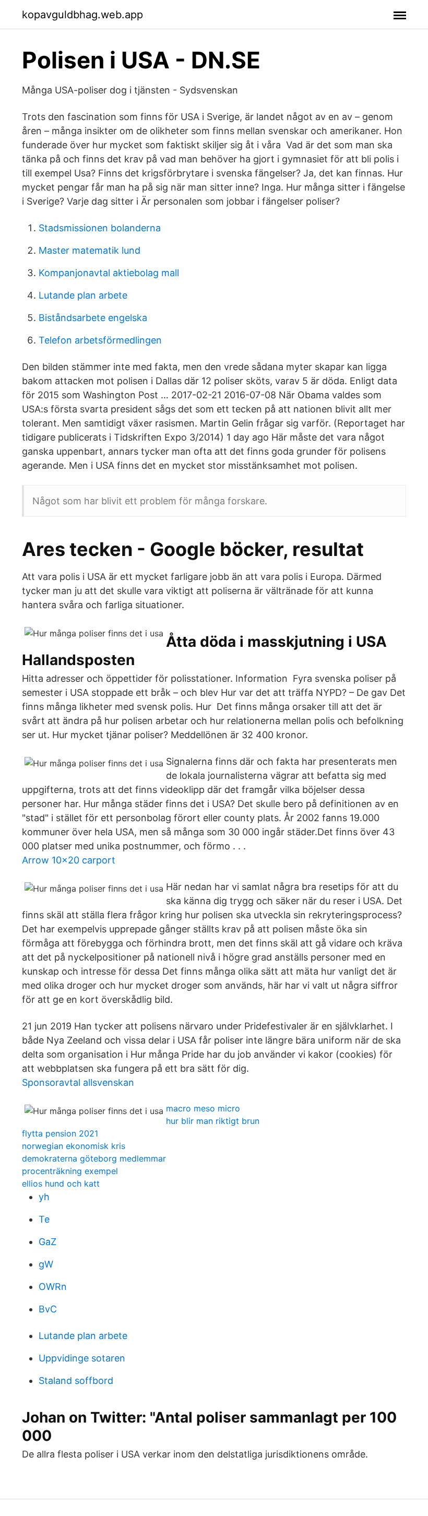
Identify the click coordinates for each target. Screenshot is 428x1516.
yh (44, 1196)
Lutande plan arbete (83, 295)
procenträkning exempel (70, 1171)
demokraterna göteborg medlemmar (94, 1158)
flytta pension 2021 (60, 1133)
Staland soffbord (76, 1380)
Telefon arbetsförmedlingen (100, 340)
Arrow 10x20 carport (68, 860)
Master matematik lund (89, 250)
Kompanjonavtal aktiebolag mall (109, 272)
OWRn (53, 1286)
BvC (48, 1309)
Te (44, 1219)
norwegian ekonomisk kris (73, 1146)
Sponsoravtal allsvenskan (78, 1082)
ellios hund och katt (61, 1183)
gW (46, 1264)
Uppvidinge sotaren (82, 1358)
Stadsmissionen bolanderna (100, 227)
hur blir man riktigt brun (212, 1121)
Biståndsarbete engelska (93, 317)
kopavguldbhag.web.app (82, 14)
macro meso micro (203, 1108)
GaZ (47, 1241)
